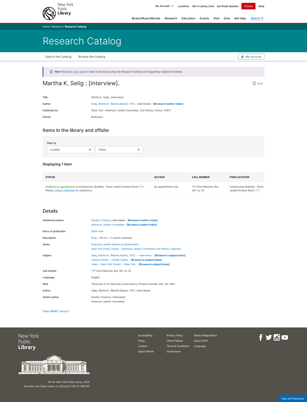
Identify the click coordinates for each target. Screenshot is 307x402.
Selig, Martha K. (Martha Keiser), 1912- (113, 103)
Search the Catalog (58, 56)
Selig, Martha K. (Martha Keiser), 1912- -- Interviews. (121, 255)
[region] (153, 183)
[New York (97, 231)
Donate (248, 6)
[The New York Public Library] (58, 11)
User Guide (79, 71)
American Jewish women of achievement (115, 244)
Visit (216, 18)
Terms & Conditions (178, 346)
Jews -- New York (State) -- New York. (113, 264)
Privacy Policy (175, 335)
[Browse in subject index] (170, 255)
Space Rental (146, 351)
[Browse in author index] (168, 103)
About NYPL (201, 340)
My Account (162, 5)
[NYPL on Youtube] (284, 337)
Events (204, 18)
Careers (142, 346)
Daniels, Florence (101, 220)
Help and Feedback (292, 398)
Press (141, 340)
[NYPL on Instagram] (276, 337)
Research (171, 18)
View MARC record (55, 311)
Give (227, 18)
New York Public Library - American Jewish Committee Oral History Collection (136, 248)
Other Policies (175, 340)
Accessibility (145, 335)
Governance (174, 351)
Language (200, 346)
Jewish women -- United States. (109, 259)
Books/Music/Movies (146, 18)
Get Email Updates (228, 6)
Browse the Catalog (92, 56)
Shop (261, 6)
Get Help (240, 18)
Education (188, 18)
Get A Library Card (203, 6)
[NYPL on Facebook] (260, 337)
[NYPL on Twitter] (268, 337)
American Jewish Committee (107, 224)
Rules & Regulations (205, 335)
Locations (183, 6)
